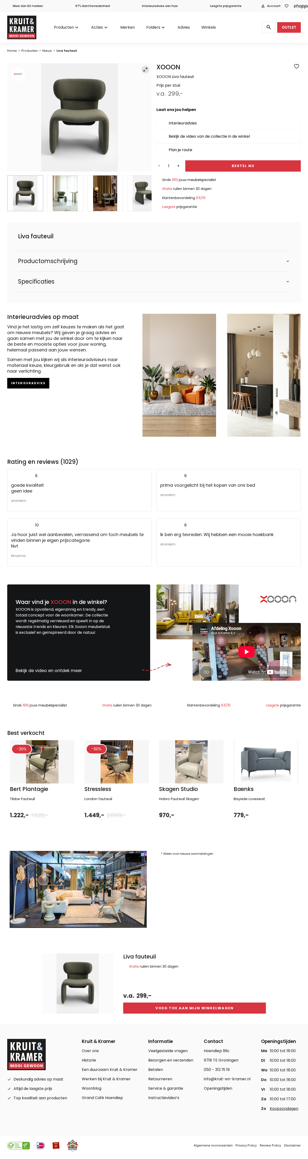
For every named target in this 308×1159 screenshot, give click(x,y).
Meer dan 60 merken (28, 6)
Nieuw (47, 51)
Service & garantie (165, 1088)
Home (12, 51)
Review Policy (270, 1145)
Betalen (155, 1069)
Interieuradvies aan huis (160, 6)
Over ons (90, 1051)
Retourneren (160, 1079)
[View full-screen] (145, 69)
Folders (153, 27)
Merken (127, 27)
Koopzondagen (284, 1108)
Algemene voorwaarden (213, 1145)
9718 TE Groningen (221, 1060)
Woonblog (91, 1088)
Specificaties (36, 282)
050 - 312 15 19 (217, 1069)
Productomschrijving (47, 261)
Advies (184, 27)
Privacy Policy (246, 1145)
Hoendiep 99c (217, 1051)
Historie (89, 1060)
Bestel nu (243, 165)
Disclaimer (292, 1145)
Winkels (208, 27)
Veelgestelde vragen (168, 1051)
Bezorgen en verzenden (170, 1060)
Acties (97, 27)
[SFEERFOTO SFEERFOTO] (79, 117)
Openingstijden (218, 1088)
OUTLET (289, 27)
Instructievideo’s (163, 1098)
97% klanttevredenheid (92, 6)
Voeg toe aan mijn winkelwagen (194, 1008)
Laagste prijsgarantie (226, 6)
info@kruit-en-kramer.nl (227, 1079)
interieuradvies (28, 383)
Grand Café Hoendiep (102, 1098)
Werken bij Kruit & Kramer (106, 1079)
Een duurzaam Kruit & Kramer (110, 1069)
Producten (64, 27)
